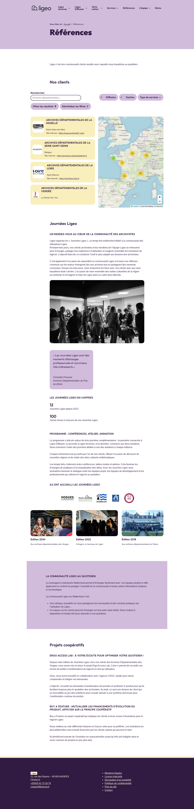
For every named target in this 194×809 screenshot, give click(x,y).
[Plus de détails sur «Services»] (118, 8)
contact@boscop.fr (40, 787)
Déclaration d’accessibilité (118, 780)
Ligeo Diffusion (79, 8)
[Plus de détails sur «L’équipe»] (150, 8)
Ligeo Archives (62, 8)
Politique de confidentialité (118, 783)
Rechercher (38, 93)
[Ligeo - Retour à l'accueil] (41, 8)
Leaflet (135, 206)
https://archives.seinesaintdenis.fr (72, 156)
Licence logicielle (113, 776)
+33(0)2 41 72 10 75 (41, 783)
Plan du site (111, 787)
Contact (108, 790)
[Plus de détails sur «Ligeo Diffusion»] (87, 8)
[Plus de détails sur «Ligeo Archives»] (70, 8)
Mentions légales (113, 773)
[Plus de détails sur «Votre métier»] (102, 8)
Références (129, 8)
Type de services (149, 97)
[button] (113, 158)
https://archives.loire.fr (69, 178)
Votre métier (95, 8)
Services (111, 8)
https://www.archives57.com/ (71, 133)
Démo (158, 8)
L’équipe (143, 8)
